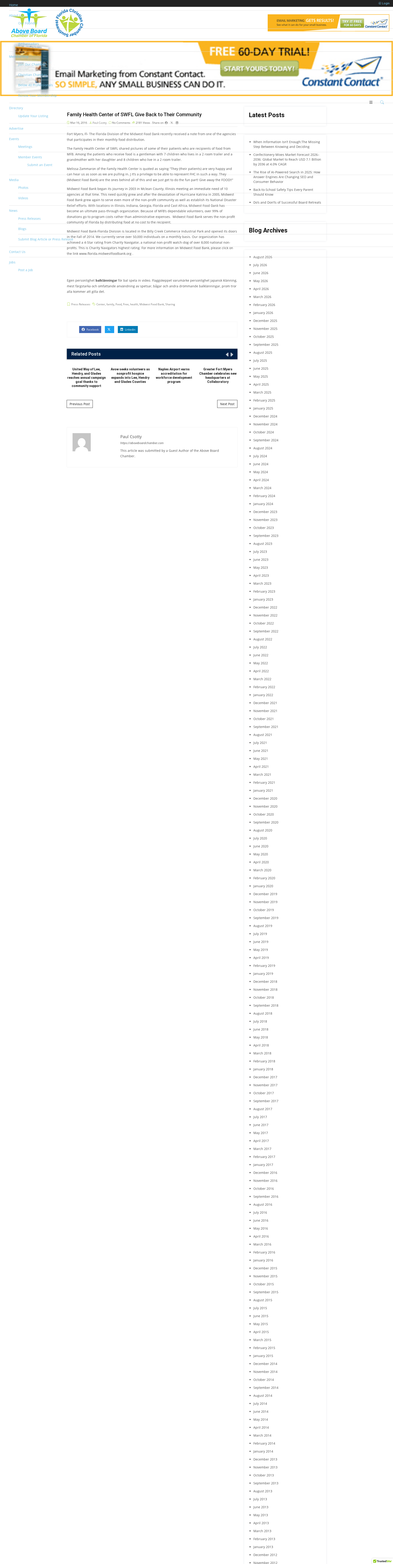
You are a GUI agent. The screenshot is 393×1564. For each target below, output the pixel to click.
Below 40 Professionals (35, 85)
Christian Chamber (32, 75)
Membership (19, 56)
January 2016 (263, 1260)
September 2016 (265, 1196)
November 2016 (265, 1180)
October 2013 (263, 1475)
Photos (23, 187)
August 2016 (262, 1204)
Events (14, 139)
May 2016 (260, 1228)
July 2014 (260, 1403)
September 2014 (265, 1387)
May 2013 (260, 1515)
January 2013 (263, 1547)
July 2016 (260, 1212)
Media (14, 180)
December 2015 (265, 1268)
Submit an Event (39, 165)
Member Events (30, 157)
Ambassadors (28, 44)
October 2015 (263, 1284)
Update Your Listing (33, 116)
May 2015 (260, 1324)
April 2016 (261, 1236)
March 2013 (262, 1531)
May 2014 (260, 1419)
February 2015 (264, 1348)
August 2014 (262, 1395)
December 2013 (265, 1459)
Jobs (12, 262)
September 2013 (265, 1483)
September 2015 (265, 1292)
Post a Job (25, 270)
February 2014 (264, 1443)
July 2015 (260, 1308)
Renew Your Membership (37, 95)
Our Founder (28, 23)
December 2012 (265, 1555)
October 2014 (263, 1379)
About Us (16, 15)
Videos (23, 198)
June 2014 (260, 1411)
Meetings (25, 146)
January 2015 (263, 1356)
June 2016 (260, 1220)
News (13, 210)
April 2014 (261, 1427)
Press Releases (29, 218)
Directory (16, 108)
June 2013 (260, 1507)
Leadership (26, 33)
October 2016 (263, 1188)
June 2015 (260, 1316)
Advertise (16, 128)
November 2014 (265, 1371)
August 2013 (262, 1491)
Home (13, 5)
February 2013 (264, 1539)
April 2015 (261, 1332)
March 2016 (262, 1244)
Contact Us (17, 252)
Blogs (22, 229)
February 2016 (264, 1252)
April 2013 (261, 1523)
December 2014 (265, 1364)
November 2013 (265, 1467)
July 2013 (260, 1499)
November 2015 (265, 1276)
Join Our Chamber (32, 64)
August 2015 (262, 1300)
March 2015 (262, 1340)
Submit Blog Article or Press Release (45, 239)
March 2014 (262, 1435)
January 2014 (263, 1451)
